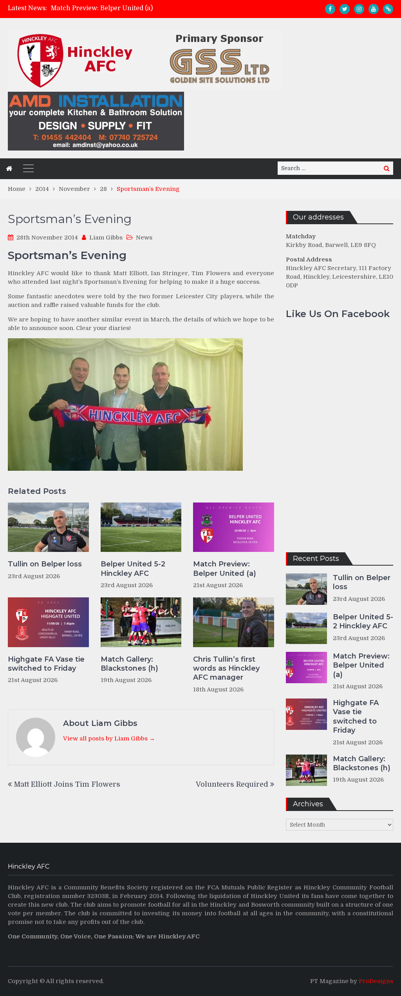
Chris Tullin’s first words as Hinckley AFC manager (226, 668)
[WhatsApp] (388, 9)
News (144, 237)
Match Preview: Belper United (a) (102, 8)
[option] (145, 8)
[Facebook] (330, 9)
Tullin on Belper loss (45, 564)
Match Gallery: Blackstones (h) (129, 664)
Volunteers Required (232, 784)
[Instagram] (359, 9)
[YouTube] (373, 9)
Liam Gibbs (106, 237)
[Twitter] (345, 9)
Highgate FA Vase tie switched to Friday (46, 664)
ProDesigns (376, 981)
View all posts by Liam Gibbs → (109, 738)
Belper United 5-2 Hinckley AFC (133, 568)
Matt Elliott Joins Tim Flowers (67, 784)
